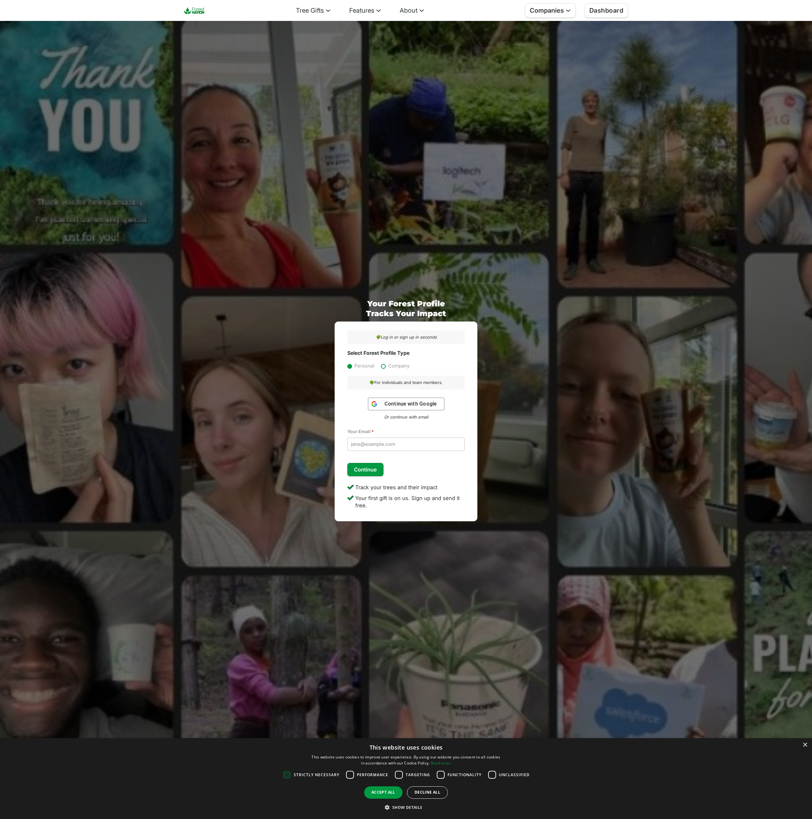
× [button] (804, 745)
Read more (441, 763)
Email (360, 431)
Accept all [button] (383, 792)
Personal (364, 366)
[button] (406, 807)
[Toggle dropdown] (328, 10)
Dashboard (606, 10)
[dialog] (406, 778)
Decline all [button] (427, 792)
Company (398, 366)
